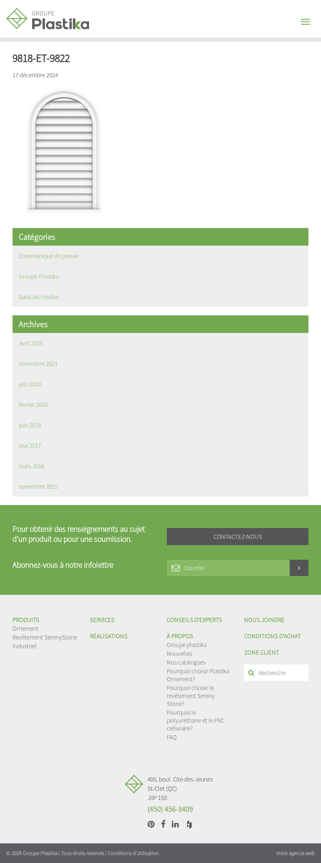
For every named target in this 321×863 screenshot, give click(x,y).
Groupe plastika (186, 645)
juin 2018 (30, 425)
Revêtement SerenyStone (45, 637)
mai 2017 (30, 445)
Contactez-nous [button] (238, 537)
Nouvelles (179, 653)
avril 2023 (31, 343)
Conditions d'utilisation (133, 853)
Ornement (25, 628)
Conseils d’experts (194, 620)
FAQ (172, 737)
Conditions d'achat (272, 636)
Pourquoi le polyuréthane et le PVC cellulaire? (195, 720)
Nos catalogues (186, 662)
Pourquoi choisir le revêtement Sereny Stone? (191, 696)
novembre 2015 (38, 486)
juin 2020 (30, 384)
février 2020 (33, 405)
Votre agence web (295, 853)
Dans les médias (39, 297)
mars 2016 (31, 466)
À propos (180, 636)
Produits (26, 620)
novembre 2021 (38, 364)
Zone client (261, 652)
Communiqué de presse (48, 256)
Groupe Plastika (39, 276)
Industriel (25, 646)
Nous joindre (264, 620)
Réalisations (108, 636)
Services (102, 620)
